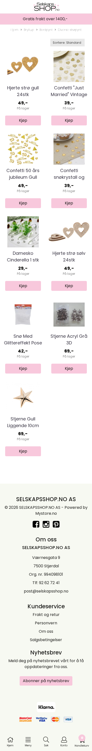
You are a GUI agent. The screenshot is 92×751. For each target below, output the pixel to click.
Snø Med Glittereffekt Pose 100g (23, 343)
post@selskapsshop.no (46, 591)
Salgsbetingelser (46, 640)
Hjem (14, 30)
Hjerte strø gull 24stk (23, 91)
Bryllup (29, 30)
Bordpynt (46, 30)
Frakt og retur (46, 614)
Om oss (46, 631)
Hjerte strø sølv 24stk (69, 256)
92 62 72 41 (49, 583)
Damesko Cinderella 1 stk (23, 256)
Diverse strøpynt (69, 30)
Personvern (46, 623)
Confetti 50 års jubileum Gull (22, 173)
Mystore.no (46, 513)
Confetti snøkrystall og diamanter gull (69, 177)
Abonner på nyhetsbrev (46, 681)
